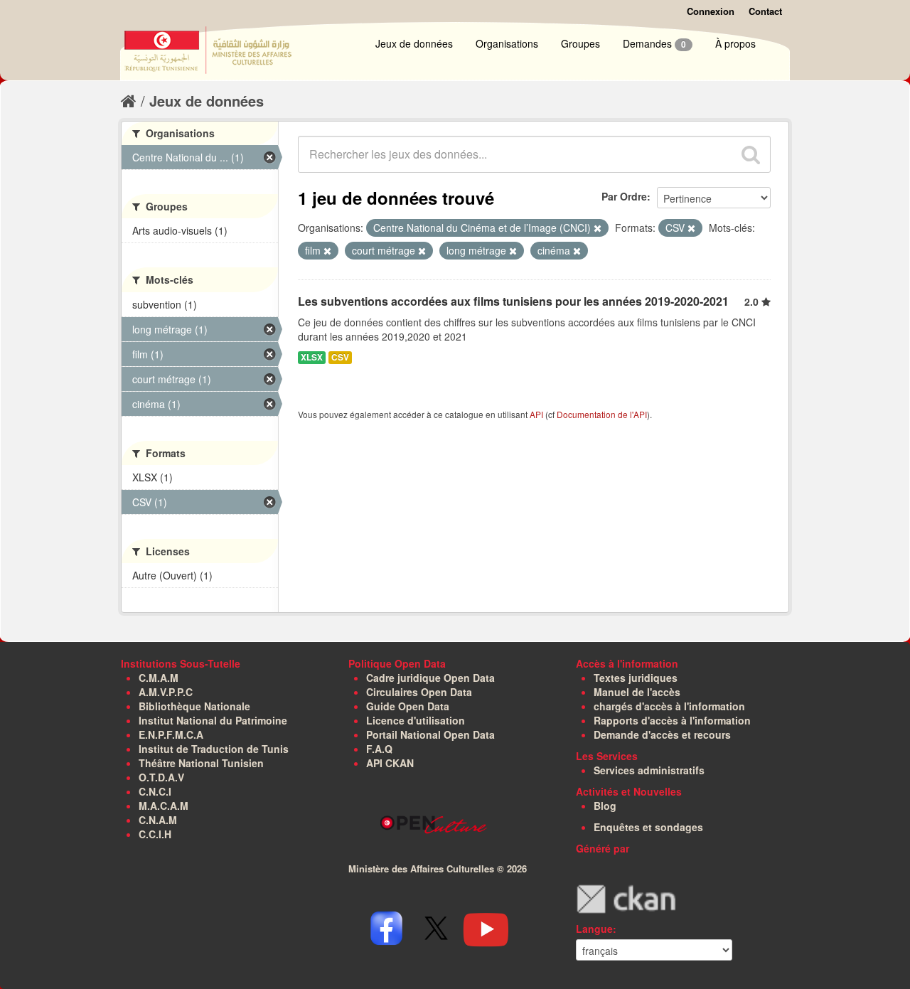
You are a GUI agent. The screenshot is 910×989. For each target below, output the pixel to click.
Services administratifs (649, 770)
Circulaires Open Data (419, 692)
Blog (605, 805)
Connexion (710, 11)
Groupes (580, 43)
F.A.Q (379, 749)
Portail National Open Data (430, 734)
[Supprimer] (597, 228)
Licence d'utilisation (415, 720)
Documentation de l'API (602, 414)
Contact (765, 11)
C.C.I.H (155, 834)
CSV (340, 357)
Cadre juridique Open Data (430, 677)
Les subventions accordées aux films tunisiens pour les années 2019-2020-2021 (513, 301)
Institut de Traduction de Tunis (214, 749)
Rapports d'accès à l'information (672, 720)
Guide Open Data (407, 706)
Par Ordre (624, 196)
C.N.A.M (158, 820)
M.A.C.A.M (163, 805)
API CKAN (390, 763)
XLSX (312, 357)
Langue (594, 928)
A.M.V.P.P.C (166, 692)
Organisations (507, 43)
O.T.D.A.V (161, 777)
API (536, 414)
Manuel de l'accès (637, 692)
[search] (751, 154)
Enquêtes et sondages (648, 827)
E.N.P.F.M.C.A (171, 734)
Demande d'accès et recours (662, 734)
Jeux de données (414, 43)
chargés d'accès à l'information (669, 706)
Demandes (654, 43)
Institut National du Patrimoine (213, 720)
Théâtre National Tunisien (201, 763)
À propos (735, 43)
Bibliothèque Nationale (194, 706)
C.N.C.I (155, 791)
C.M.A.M (158, 677)
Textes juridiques (636, 677)
